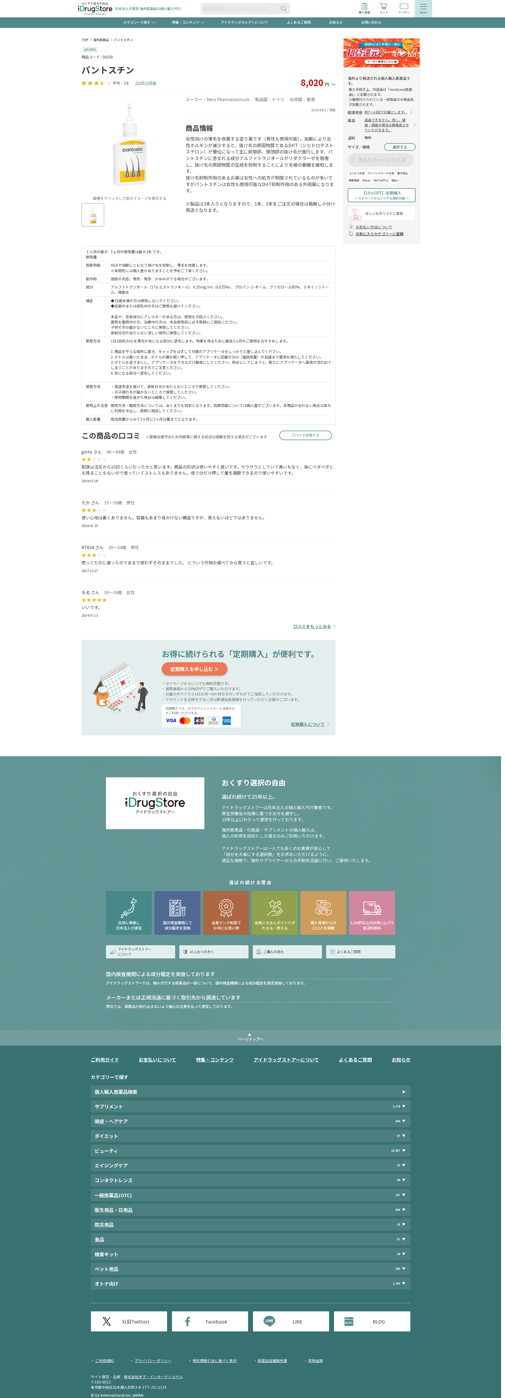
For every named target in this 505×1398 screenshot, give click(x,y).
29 (398, 1254)
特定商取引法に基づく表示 (215, 1360)
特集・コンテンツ (215, 1059)
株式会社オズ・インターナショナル (153, 1376)
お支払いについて (157, 1059)
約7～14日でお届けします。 (386, 112)
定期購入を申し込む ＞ (194, 668)
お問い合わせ (371, 22)
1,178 (396, 1106)
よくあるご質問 (299, 22)
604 (397, 1210)
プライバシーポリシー (153, 1360)
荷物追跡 (315, 1360)
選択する (399, 147)
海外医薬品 (101, 39)
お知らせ (336, 22)
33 (398, 1165)
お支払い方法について (374, 227)
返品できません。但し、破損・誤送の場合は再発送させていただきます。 (387, 125)
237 (397, 1195)
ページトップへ (251, 1039)
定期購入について (308, 724)
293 (397, 1269)
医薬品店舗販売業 (272, 1360)
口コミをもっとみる (312, 626)
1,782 (396, 1283)
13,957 (395, 1150)
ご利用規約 (104, 1360)
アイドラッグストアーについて (244, 22)
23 (398, 1224)
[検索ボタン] (285, 8)
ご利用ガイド (105, 1059)
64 (398, 1180)
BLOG (379, 1321)
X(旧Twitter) (135, 1321)
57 (398, 1239)
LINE (297, 1321)
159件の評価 (145, 83)
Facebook (216, 1321)
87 (398, 1136)
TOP (85, 39)
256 (397, 1121)
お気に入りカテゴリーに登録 (379, 233)
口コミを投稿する (305, 434)
